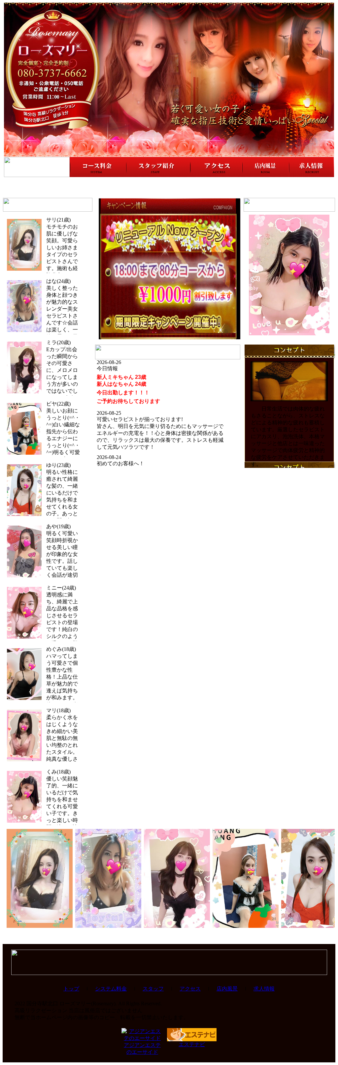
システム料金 (111, 988)
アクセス (190, 988)
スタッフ (153, 988)
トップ (71, 988)
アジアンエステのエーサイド (142, 1048)
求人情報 (264, 988)
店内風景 (227, 988)
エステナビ (192, 1044)
